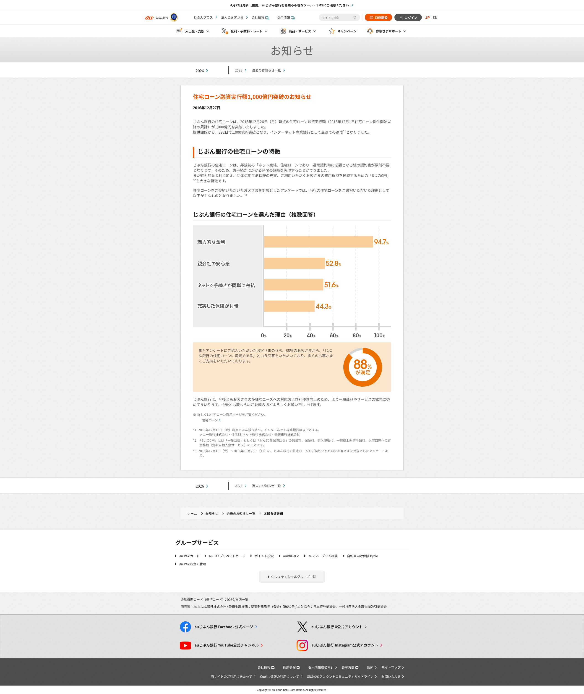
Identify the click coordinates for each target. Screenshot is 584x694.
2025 (238, 70)
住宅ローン (210, 420)
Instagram (344, 645)
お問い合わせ (391, 676)
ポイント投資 (264, 556)
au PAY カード (189, 556)
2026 (200, 70)
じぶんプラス (203, 17)
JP (427, 17)
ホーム (192, 513)
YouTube (227, 645)
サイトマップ (391, 667)
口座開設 (381, 17)
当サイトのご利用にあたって (231, 676)
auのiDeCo (291, 556)
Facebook (224, 626)
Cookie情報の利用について (279, 676)
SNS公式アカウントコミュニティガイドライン (340, 676)
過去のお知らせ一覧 (266, 70)
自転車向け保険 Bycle (362, 556)
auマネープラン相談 (323, 556)
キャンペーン (346, 31)
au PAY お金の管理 (192, 564)
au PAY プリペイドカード (227, 556)
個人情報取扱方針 (321, 667)
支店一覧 (241, 599)
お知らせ (211, 513)
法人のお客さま (232, 17)
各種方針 (348, 667)
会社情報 (258, 17)
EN (435, 17)
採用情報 (283, 17)
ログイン (410, 17)
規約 (370, 667)
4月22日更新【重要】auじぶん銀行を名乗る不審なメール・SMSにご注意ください (289, 5)
